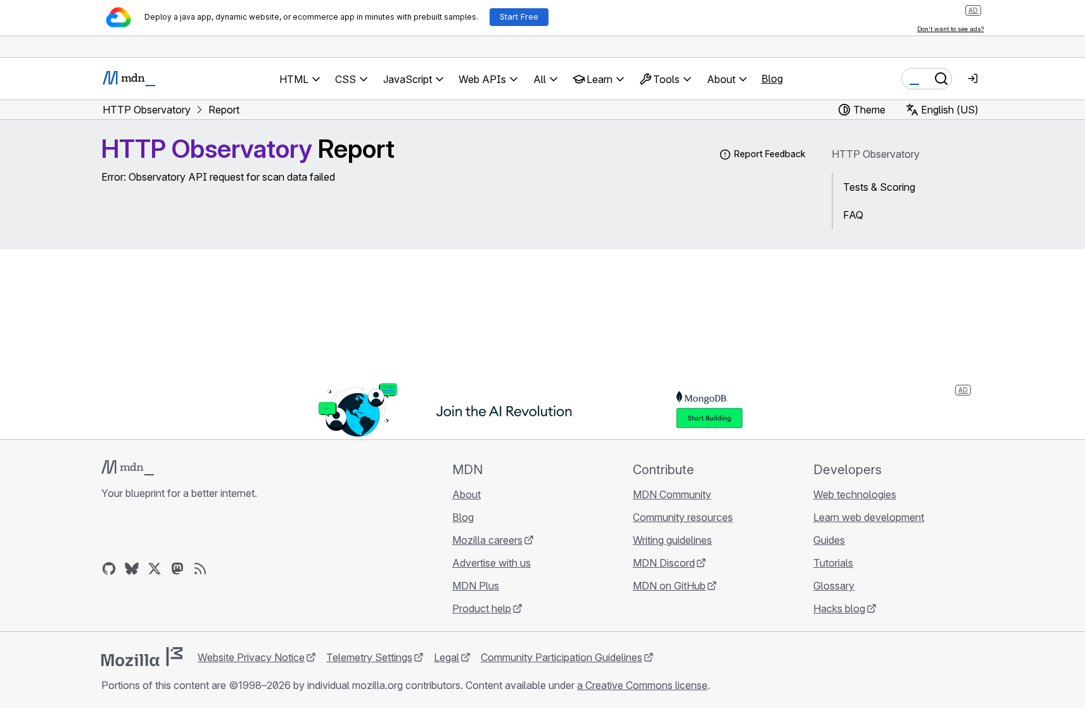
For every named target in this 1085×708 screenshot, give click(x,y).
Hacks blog (839, 608)
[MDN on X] (154, 568)
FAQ (853, 215)
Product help (481, 608)
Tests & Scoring (879, 187)
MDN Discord (664, 563)
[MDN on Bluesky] (131, 568)
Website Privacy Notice (251, 657)
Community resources (683, 517)
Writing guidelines (672, 540)
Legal (446, 657)
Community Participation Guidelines (561, 657)
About (466, 494)
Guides (829, 540)
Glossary (833, 585)
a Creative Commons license (642, 685)
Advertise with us (491, 563)
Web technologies (854, 494)
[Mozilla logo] (141, 656)
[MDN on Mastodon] (177, 568)
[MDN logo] (127, 467)
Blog (772, 78)
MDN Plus (475, 585)
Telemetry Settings (369, 657)
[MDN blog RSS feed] (200, 568)
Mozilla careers (487, 540)
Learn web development (868, 517)
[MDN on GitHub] (109, 568)
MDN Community (672, 494)
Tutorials (833, 563)
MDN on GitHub (669, 585)
